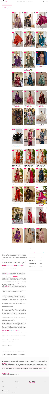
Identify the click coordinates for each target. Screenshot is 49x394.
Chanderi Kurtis (13, 364)
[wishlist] (22, 12)
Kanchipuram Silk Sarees (41, 360)
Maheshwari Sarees (22, 361)
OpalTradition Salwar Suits (40, 48)
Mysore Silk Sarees (32, 361)
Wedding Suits (3, 369)
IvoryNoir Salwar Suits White (40, 124)
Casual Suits (11, 368)
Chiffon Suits (18, 368)
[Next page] (34, 248)
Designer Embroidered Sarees (7, 360)
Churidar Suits (21, 368)
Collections (16, 381)
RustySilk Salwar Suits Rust (16, 165)
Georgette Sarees (28, 360)
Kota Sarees (15, 361)
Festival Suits (40, 368)
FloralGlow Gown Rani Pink (40, 204)
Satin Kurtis (43, 365)
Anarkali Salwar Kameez (7, 286)
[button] (17, 1)
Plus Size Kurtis (40, 365)
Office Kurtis (30, 365)
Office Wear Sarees (42, 361)
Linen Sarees (18, 361)
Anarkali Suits (3, 368)
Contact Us (3, 382)
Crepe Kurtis (27, 364)
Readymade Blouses (12, 374)
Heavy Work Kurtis (7, 365)
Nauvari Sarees (35, 361)
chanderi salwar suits (12, 274)
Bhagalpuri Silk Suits (7, 368)
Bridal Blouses (8, 374)
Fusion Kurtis (45, 364)
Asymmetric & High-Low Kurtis (5, 364)
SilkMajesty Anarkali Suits (40, 65)
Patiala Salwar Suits (15, 276)
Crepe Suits (34, 368)
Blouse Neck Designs (4, 374)
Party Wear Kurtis (33, 365)
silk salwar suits (8, 283)
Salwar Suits (8, 392)
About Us (3, 381)
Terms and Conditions (18, 386)
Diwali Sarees (15, 360)
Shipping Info (3, 386)
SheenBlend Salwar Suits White (29, 126)
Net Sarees (39, 361)
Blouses (5, 373)
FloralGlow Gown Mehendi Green (17, 225)
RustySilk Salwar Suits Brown (28, 202)
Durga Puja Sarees (20, 360)
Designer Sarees (12, 360)
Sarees (5, 358)
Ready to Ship (17, 382)
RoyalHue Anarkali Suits (15, 105)
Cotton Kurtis (24, 364)
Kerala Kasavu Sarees (11, 361)
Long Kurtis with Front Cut (21, 365)
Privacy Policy (17, 387)
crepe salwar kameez (17, 283)
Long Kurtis (17, 365)
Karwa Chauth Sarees (6, 361)
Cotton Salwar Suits (26, 368)
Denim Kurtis (31, 364)
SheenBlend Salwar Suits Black (17, 126)
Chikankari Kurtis (21, 364)
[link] (47, 1)
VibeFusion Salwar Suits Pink (28, 146)
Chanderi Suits (15, 368)
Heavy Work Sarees (32, 360)
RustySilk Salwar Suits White (28, 165)
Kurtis (5, 363)
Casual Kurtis (10, 364)
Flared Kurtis (41, 364)
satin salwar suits (12, 283)
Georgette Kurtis (3, 365)
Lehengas (12, 392)
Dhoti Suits (37, 368)
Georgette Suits (44, 368)
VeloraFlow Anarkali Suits (40, 28)
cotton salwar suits (4, 274)
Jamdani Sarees (36, 360)
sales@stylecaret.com (32, 382)
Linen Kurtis (14, 365)
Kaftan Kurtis (11, 365)
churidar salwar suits (7, 273)
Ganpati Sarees (24, 360)
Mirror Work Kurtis (26, 365)
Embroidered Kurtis (35, 364)
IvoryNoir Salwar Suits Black (16, 145)
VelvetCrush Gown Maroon (40, 225)
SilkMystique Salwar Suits (16, 28)
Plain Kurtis (37, 365)
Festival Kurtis (38, 364)
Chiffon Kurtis (17, 364)
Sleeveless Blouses (17, 374)
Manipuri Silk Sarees (27, 361)
